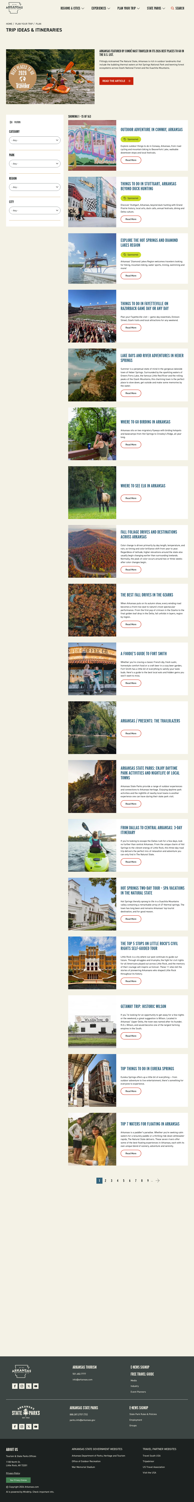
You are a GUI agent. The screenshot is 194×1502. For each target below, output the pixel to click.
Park (11, 155)
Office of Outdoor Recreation (86, 1461)
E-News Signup (140, 1367)
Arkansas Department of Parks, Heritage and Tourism (98, 1455)
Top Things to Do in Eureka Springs (147, 1068)
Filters (17, 122)
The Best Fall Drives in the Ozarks (147, 594)
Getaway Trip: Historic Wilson (143, 1006)
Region (13, 178)
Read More (133, 161)
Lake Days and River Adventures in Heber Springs (152, 358)
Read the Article (113, 81)
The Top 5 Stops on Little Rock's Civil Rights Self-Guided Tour (149, 946)
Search (180, 8)
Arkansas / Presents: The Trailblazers (150, 720)
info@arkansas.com (82, 1379)
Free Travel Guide (142, 1374)
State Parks (154, 8)
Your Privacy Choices (18, 1480)
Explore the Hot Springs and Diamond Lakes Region (149, 242)
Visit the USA (149, 1472)
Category (14, 131)
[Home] (14, 8)
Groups (133, 1425)
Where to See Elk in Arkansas (143, 485)
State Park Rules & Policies (143, 1414)
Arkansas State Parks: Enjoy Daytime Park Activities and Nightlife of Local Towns (150, 773)
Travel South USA (152, 1455)
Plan (38, 24)
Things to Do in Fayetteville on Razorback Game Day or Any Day (145, 306)
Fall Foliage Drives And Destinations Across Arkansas (149, 534)
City (11, 202)
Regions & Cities (70, 8)
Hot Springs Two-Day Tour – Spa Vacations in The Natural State (152, 890)
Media (134, 1380)
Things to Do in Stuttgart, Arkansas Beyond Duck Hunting (148, 186)
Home (9, 24)
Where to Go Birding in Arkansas (145, 421)
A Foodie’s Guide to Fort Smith (144, 653)
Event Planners (138, 1391)
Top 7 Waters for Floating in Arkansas (150, 1123)
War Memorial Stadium (83, 1467)
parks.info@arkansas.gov (82, 1420)
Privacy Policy (13, 1473)
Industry (135, 1386)
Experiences (99, 8)
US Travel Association (154, 1467)
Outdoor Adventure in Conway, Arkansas (152, 129)
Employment (135, 1419)
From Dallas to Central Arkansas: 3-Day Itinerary (151, 830)
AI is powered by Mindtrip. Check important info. (30, 1491)
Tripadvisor (148, 1461)
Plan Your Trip (126, 8)
